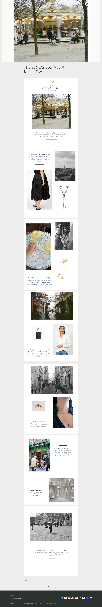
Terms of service (49, 603)
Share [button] (26, 580)
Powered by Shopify (26, 603)
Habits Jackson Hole (18, 603)
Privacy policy (41, 603)
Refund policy (34, 603)
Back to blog (52, 587)
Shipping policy (57, 603)
